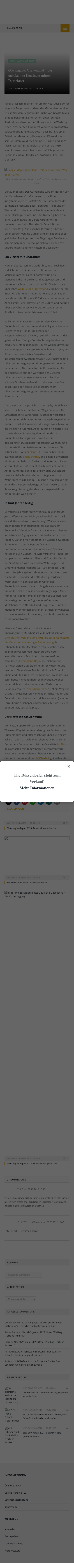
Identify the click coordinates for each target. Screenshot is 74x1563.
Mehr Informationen (37, 788)
